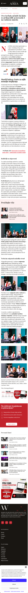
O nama (3, 555)
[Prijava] (25, 3)
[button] (26, 567)
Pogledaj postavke (14, 588)
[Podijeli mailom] (26, 23)
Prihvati (14, 580)
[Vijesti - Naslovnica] (14, 3)
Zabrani (14, 584)
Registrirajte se (11, 424)
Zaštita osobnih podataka (15, 591)
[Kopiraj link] (24, 23)
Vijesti (2, 547)
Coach (2, 534)
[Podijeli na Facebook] (19, 23)
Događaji (3, 551)
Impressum (4, 558)
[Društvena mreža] (2, 522)
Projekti (3, 553)
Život (2, 538)
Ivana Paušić (3, 23)
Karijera (14, 8)
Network (3, 549)
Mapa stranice (4, 560)
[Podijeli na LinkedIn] (21, 23)
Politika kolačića (7, 591)
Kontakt (22, 591)
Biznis (2, 532)
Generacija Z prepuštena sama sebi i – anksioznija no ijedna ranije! (14, 151)
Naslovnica (4, 8)
